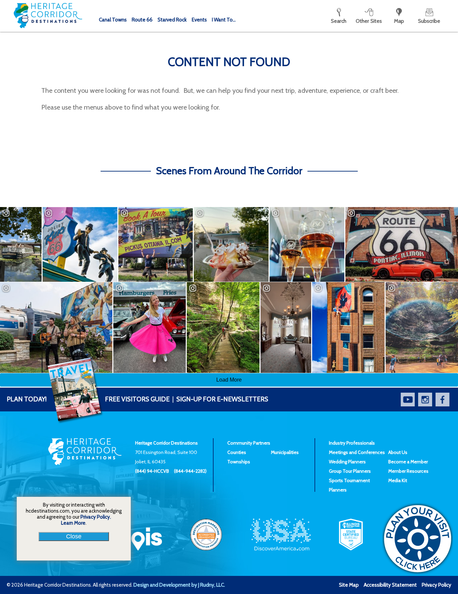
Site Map (349, 585)
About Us (397, 452)
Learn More (73, 523)
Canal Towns (113, 20)
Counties (236, 452)
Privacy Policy (436, 585)
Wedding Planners (347, 462)
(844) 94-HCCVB (152, 471)
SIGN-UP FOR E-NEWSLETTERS (222, 399)
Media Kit (397, 480)
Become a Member (408, 462)
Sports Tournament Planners (349, 485)
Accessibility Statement (390, 585)
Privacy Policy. (95, 517)
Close (73, 536)
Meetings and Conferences (357, 452)
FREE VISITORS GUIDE (88, 399)
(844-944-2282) (190, 471)
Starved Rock (172, 20)
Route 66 (142, 20)
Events (199, 20)
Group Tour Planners (350, 471)
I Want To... (224, 20)
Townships (238, 462)
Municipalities (285, 452)
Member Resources (408, 471)
